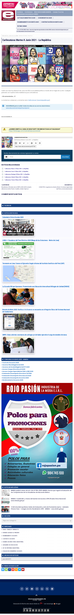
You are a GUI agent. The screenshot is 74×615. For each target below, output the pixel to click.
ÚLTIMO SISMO (22, 26)
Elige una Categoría (9, 520)
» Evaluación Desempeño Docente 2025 (15, 378)
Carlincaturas (32, 100)
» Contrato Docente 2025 (10, 363)
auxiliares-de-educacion (10, 545)
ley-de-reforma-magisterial (11, 548)
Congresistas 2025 (45, 18)
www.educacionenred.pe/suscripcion (17, 108)
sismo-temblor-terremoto (11, 529)
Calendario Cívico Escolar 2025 (12, 217)
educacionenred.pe (6, 116)
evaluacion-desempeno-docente (12, 551)
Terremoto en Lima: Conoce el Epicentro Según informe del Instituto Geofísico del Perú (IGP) (33, 263)
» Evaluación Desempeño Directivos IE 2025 (16, 376)
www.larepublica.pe (43, 100)
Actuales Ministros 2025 (26, 18)
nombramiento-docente (10, 535)
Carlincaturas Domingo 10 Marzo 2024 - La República (17, 174)
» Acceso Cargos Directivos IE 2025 (13, 369)
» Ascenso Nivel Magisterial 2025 (12, 365)
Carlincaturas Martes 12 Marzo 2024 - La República (17, 168)
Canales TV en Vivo (58, 12)
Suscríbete (20, 12)
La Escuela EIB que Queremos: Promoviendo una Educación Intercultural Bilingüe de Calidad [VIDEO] (35, 286)
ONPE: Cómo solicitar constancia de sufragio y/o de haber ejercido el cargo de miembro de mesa (34, 335)
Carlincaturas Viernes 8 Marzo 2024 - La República (16, 180)
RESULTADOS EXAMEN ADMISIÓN (42, 12)
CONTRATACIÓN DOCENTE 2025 (52, 22)
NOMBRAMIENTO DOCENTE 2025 (28, 22)
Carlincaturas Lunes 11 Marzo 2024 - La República (16, 171)
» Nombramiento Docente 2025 (12, 380)
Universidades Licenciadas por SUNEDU (27, 14)
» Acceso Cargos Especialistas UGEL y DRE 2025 (17, 371)
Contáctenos (28, 12)
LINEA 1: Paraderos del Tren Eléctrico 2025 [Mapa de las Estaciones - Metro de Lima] (30, 240)
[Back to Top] (36, 595)
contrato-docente (9, 539)
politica (30, 36)
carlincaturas (22, 36)
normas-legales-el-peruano (11, 532)
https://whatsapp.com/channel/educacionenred (24, 131)
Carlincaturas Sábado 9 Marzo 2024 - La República (16, 177)
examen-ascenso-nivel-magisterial (13, 542)
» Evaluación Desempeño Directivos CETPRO (16, 373)
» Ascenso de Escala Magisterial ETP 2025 (15, 367)
